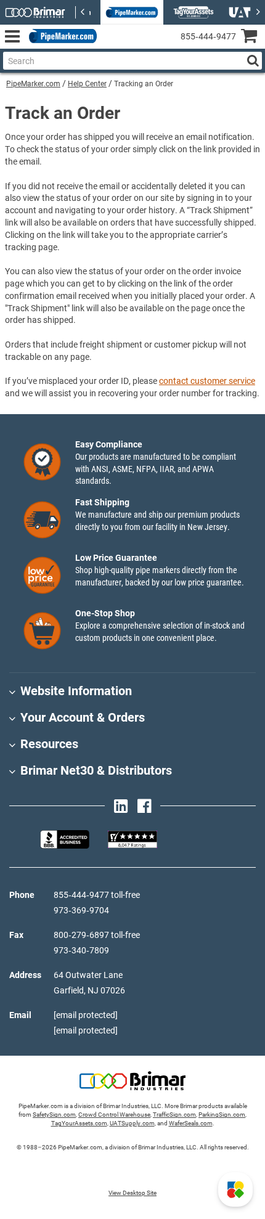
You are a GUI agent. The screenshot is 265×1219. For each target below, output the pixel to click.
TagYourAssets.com (79, 1123)
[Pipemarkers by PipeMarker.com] (60, 37)
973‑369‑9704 (81, 910)
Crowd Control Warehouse (114, 1114)
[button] (235, 1189)
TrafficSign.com (174, 1114)
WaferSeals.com (191, 1123)
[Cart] (253, 37)
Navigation (12, 37)
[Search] (252, 61)
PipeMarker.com (33, 84)
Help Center (87, 84)
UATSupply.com (132, 1123)
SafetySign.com (54, 1114)
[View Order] (111, 47)
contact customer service (207, 381)
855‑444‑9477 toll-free (97, 895)
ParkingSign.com (221, 1114)
